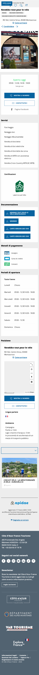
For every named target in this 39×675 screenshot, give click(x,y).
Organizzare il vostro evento (13, 660)
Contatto (22, 655)
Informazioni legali (9, 655)
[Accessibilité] (10, 5)
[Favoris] (16, 5)
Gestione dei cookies (10, 657)
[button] (21, 5)
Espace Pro (25, 657)
